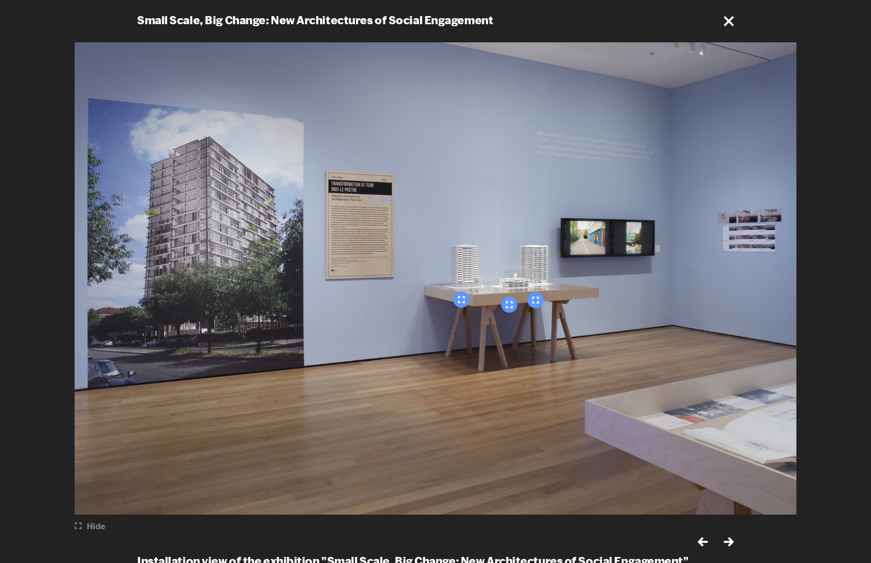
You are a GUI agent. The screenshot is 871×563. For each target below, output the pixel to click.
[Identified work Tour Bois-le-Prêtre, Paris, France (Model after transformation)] (536, 300)
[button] (729, 21)
